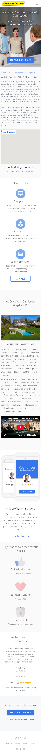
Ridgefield (31, 73)
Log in (31, 719)
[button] (20, 60)
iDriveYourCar (5, 73)
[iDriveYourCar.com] (14, 3)
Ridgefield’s (19, 82)
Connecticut (22, 73)
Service (14, 73)
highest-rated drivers (29, 96)
